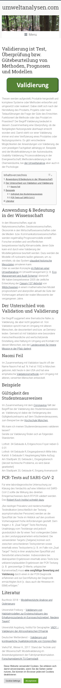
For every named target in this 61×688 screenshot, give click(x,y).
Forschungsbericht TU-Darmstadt (20, 658)
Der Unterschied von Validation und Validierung (29, 183)
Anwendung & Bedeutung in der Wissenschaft (29, 179)
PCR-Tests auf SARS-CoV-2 (23, 197)
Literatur (10, 201)
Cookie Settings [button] (13, 681)
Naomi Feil (15, 186)
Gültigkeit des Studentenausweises (26, 194)
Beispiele (10, 190)
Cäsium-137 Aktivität (31, 283)
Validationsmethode (28, 374)
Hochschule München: (36, 420)
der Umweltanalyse (34, 163)
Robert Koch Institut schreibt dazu (25, 499)
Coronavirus (40, 405)
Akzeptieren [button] (30, 681)
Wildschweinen (10, 287)
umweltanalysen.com (30, 7)
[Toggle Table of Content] (50, 175)
